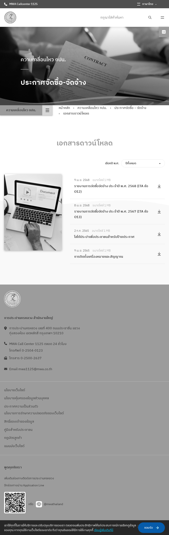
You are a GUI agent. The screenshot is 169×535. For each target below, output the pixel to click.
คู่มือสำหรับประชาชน (18, 430)
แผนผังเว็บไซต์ (14, 446)
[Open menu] (162, 17)
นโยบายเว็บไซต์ (14, 390)
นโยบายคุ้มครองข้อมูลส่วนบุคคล (26, 398)
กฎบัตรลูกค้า (13, 438)
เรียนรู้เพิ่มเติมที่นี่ (103, 530)
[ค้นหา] (149, 17)
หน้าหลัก (64, 108)
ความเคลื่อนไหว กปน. (92, 108)
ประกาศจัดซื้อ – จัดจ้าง (130, 108)
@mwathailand (53, 504)
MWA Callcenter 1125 (23, 4)
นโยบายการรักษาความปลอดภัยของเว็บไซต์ (34, 413)
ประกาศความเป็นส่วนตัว (21, 406)
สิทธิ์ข (8, 421)
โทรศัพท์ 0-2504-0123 (26, 350)
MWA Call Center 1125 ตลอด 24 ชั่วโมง (38, 344)
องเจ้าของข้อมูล (23, 421)
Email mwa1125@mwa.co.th (30, 369)
